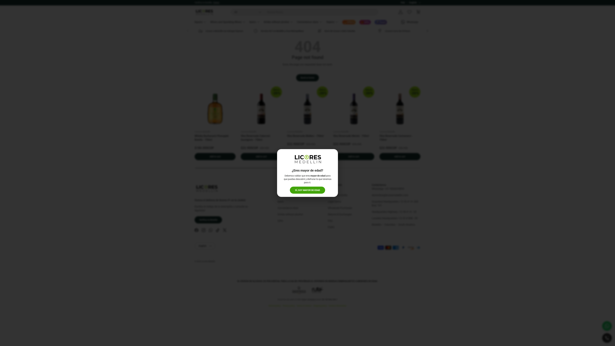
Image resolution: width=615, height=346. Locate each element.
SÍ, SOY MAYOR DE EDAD (307, 190)
